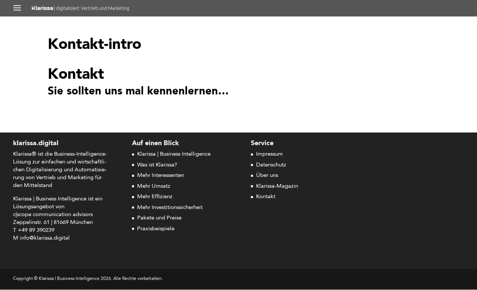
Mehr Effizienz (155, 197)
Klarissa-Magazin (277, 186)
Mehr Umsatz (153, 186)
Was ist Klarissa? (157, 165)
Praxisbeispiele (155, 229)
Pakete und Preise (159, 218)
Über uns (267, 175)
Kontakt (265, 197)
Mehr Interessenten (160, 175)
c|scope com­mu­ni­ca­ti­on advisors (53, 215)
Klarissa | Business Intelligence (174, 154)
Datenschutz (271, 165)
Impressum (269, 154)
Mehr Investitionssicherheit (170, 208)
